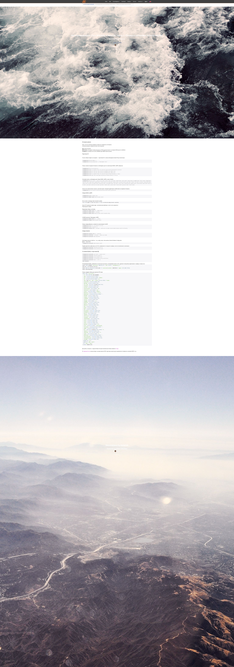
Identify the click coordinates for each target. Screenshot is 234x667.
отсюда (116, 348)
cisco (118, 42)
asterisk (114, 42)
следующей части (86, 351)
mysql (120, 42)
